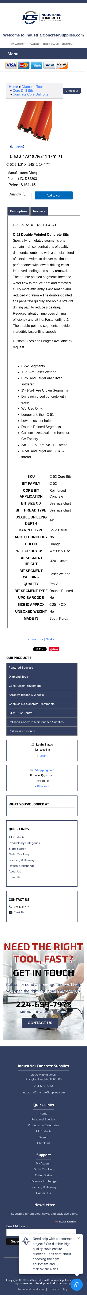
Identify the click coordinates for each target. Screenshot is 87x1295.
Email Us (14, 877)
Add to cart (54, 195)
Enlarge (17, 146)
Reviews (39, 211)
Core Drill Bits (23, 90)
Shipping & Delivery (22, 860)
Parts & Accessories (22, 731)
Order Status (50, 44)
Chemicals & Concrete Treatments (31, 703)
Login (43, 755)
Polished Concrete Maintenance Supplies (36, 722)
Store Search (17, 848)
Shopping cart (44, 770)
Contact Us (40, 1023)
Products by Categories (24, 843)
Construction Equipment (25, 685)
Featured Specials (21, 667)
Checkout (67, 44)
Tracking (34, 44)
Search (43, 1137)
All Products (16, 837)
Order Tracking (19, 854)
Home (13, 87)
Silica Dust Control (21, 713)
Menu (12, 53)
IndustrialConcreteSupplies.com (43, 1092)
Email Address (17, 1226)
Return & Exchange (22, 865)
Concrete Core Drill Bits (30, 94)
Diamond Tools (33, 87)
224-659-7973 (43, 1004)
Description (18, 211)
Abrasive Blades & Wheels (26, 694)
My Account (18, 44)
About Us (15, 871)
